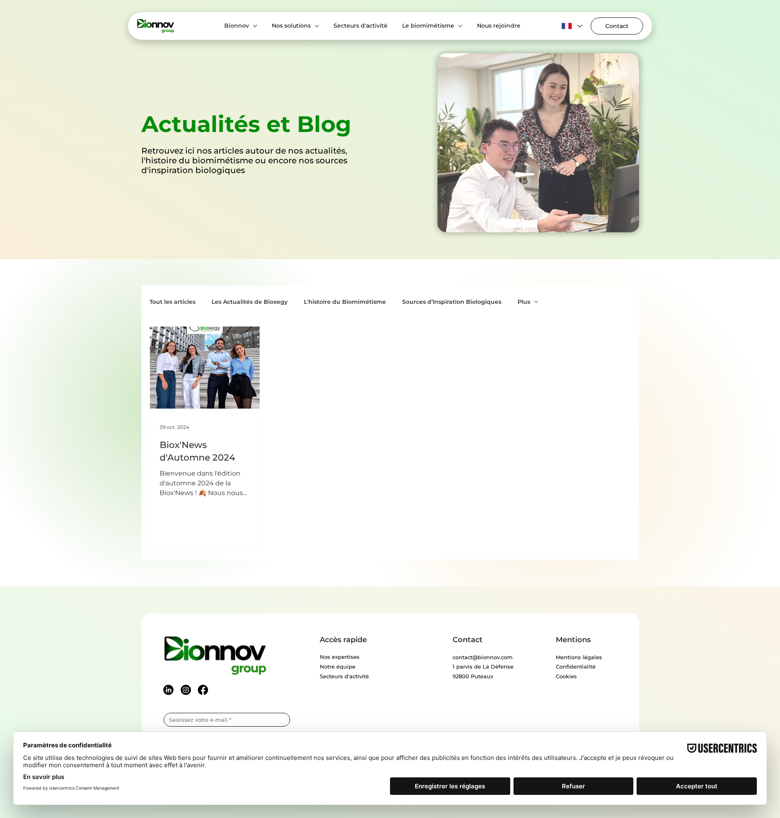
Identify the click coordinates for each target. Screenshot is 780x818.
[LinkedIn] (168, 690)
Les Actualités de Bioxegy (250, 302)
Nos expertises (340, 657)
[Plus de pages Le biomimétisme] (460, 26)
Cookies (566, 676)
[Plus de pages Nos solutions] (317, 26)
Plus (524, 302)
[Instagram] (186, 690)
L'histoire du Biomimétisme (345, 302)
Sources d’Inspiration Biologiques (451, 302)
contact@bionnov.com (483, 657)
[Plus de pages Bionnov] (255, 26)
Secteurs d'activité (344, 676)
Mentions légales (579, 657)
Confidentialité (576, 666)
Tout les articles (172, 302)
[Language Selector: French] (571, 26)
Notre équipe (337, 666)
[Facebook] (203, 690)
